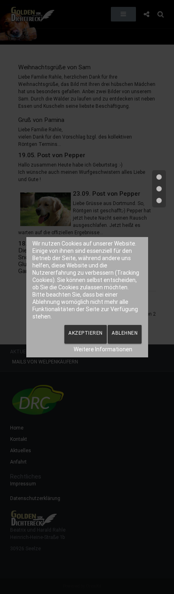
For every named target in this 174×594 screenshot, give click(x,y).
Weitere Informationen (103, 349)
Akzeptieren (85, 333)
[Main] (159, 189)
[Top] (159, 177)
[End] (159, 200)
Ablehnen (125, 333)
